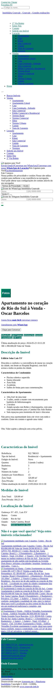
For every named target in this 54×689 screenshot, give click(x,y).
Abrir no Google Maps (21, 525)
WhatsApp (6, 634)
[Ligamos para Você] (10, 163)
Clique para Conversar (11, 330)
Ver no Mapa (6, 676)
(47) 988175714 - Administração (17, 644)
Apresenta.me (7, 679)
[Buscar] (2, 8)
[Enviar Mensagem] (2, 202)
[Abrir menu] (2, 91)
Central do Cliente (32, 634)
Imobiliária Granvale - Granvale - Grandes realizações (26, 13)
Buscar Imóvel (17, 634)
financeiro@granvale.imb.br (13, 655)
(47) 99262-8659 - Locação (14, 650)
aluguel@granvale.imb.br (12, 658)
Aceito (26, 186)
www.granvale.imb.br (29, 686)
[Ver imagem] (27, 207)
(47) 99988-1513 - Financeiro (15, 647)
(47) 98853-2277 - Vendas (14, 653)
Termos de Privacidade (11, 186)
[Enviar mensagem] (11, 194)
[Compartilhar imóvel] (2, 205)
